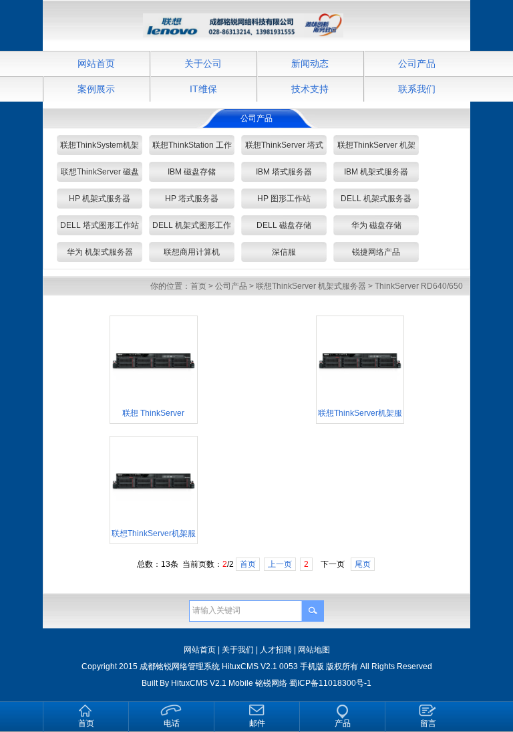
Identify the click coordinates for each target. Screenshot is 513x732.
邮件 (257, 723)
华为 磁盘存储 (376, 225)
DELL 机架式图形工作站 (191, 228)
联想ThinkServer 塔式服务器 (284, 147)
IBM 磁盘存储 (192, 171)
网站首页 (96, 63)
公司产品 (417, 63)
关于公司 (203, 63)
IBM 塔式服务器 (284, 171)
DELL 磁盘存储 (283, 225)
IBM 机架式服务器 (376, 171)
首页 (198, 286)
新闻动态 (310, 63)
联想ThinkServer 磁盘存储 (100, 174)
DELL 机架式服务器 (376, 198)
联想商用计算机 (192, 252)
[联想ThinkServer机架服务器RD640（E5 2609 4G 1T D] (360, 400)
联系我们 (417, 89)
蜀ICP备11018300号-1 (330, 683)
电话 (172, 723)
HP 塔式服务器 (191, 198)
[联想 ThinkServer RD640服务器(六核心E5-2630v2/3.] (153, 400)
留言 (428, 723)
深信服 (284, 252)
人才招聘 (276, 649)
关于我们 (238, 649)
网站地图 (314, 649)
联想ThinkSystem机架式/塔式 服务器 (99, 147)
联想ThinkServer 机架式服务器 (376, 147)
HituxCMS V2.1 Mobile (212, 683)
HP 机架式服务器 (99, 198)
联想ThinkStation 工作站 (192, 147)
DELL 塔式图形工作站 (99, 225)
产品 (343, 723)
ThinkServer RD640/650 (419, 286)
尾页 (363, 564)
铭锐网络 (271, 683)
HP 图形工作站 (284, 198)
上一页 (280, 564)
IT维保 (203, 89)
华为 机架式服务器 (100, 252)
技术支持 (310, 89)
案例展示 (96, 89)
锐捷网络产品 (376, 252)
